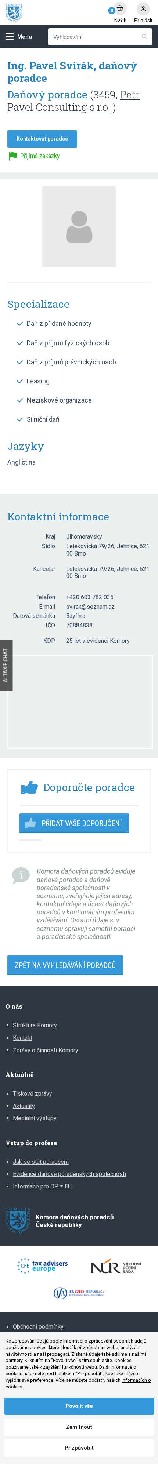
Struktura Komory (35, 1025)
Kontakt (22, 1037)
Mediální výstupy (35, 1118)
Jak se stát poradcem (41, 1161)
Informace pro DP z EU (42, 1186)
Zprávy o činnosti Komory (45, 1050)
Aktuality (24, 1106)
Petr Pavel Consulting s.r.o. (73, 101)
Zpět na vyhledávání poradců (65, 965)
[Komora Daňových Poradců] (56, 13)
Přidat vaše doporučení (82, 823)
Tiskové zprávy (32, 1093)
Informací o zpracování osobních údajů (104, 1341)
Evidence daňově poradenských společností (69, 1173)
